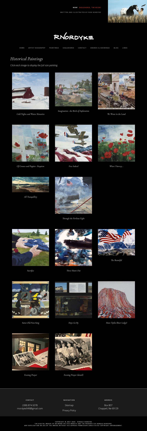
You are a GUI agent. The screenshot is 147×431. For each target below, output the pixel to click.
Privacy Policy (69, 410)
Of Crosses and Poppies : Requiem (30, 166)
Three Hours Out (74, 270)
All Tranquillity (30, 197)
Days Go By (73, 322)
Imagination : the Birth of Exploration (73, 111)
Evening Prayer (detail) (73, 375)
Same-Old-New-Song (30, 322)
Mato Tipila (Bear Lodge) (116, 322)
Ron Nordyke (73, 36)
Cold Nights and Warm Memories (30, 114)
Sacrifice (30, 270)
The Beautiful (116, 260)
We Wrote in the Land (116, 114)
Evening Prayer (30, 375)
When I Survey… (116, 166)
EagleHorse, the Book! (89, 7)
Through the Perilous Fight (73, 218)
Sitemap (69, 405)
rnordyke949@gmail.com (30, 408)
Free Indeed (73, 166)
